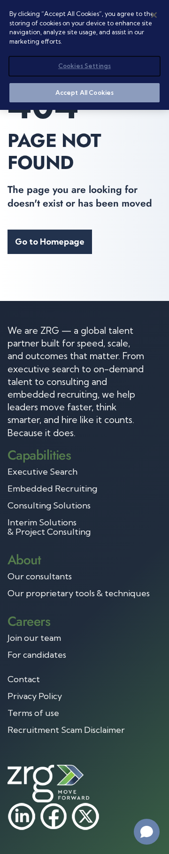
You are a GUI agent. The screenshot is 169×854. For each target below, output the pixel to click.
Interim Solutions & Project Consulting (49, 527)
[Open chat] (147, 832)
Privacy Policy (35, 696)
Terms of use (33, 713)
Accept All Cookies (84, 92)
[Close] (154, 15)
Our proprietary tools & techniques (79, 593)
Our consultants (40, 576)
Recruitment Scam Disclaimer (66, 730)
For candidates (37, 655)
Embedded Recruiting (52, 488)
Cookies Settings (84, 65)
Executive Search (42, 472)
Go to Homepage (49, 241)
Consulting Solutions (49, 505)
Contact (24, 679)
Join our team (34, 638)
